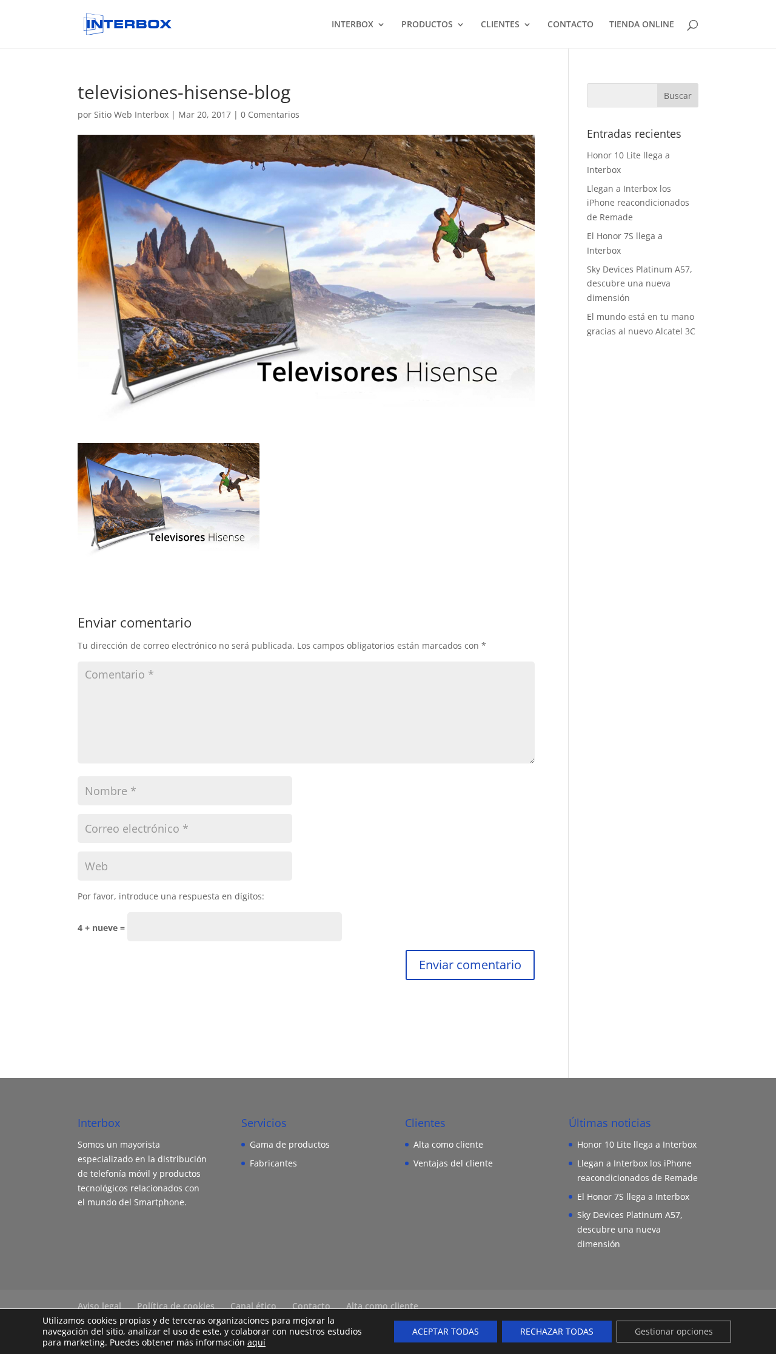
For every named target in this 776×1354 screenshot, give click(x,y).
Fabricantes (273, 1163)
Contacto (311, 1306)
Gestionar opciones (674, 1331)
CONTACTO (570, 25)
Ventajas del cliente (453, 1163)
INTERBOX (352, 25)
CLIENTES (500, 25)
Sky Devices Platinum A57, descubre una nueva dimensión (639, 283)
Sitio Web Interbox (131, 114)
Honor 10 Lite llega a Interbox (637, 1144)
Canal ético (253, 1306)
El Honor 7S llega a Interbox (633, 1196)
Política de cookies (176, 1306)
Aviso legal (99, 1306)
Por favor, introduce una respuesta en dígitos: (171, 896)
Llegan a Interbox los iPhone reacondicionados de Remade (638, 203)
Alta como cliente (448, 1144)
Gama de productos (290, 1144)
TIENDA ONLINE (641, 25)
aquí (256, 1342)
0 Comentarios (270, 114)
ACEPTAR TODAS (445, 1331)
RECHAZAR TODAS (557, 1331)
